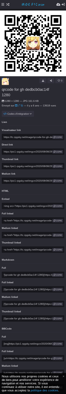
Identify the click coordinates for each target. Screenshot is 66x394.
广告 (20, 105)
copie (58, 137)
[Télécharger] (42, 80)
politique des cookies (44, 390)
